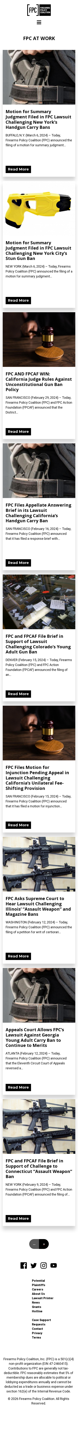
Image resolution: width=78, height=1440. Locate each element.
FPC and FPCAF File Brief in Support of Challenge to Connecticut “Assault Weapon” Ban (39, 1168)
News (36, 1302)
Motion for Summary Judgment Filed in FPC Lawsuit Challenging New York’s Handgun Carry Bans (38, 119)
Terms (36, 1337)
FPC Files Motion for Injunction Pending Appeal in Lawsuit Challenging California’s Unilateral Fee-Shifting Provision (37, 777)
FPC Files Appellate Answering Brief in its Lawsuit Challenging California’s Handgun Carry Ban (38, 513)
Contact (37, 1329)
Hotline (37, 1311)
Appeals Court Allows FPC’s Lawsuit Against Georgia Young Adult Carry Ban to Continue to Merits (35, 1037)
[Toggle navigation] (39, 22)
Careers (37, 1289)
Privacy (37, 1333)
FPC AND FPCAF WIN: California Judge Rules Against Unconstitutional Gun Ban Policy (39, 381)
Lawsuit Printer (43, 1298)
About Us (38, 1294)
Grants (36, 1307)
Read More (18, 169)
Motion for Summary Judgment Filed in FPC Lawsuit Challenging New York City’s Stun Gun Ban (38, 250)
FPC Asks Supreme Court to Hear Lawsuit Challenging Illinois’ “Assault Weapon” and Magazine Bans (38, 906)
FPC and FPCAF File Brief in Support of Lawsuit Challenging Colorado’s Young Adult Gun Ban (38, 644)
